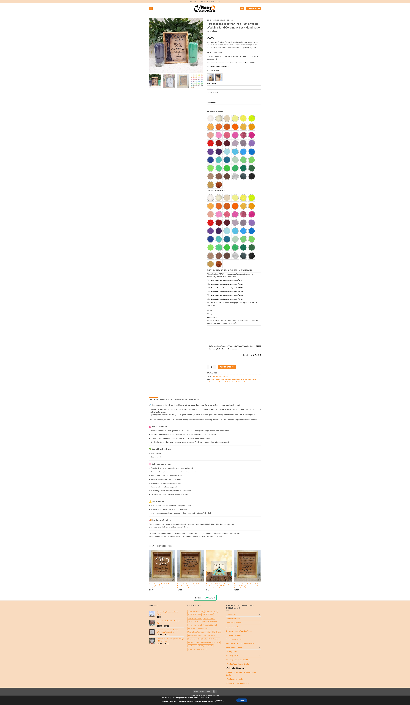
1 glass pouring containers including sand (225, 280)
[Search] (242, 8)
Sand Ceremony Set (213, 382)
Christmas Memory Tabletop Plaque (239, 631)
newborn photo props (194, 625)
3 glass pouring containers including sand (226, 288)
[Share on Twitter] (212, 386)
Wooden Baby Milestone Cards (237, 683)
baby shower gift (208, 615)
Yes (211, 310)
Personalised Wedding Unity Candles (199, 632)
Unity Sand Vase (230, 382)
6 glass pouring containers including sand (226, 299)
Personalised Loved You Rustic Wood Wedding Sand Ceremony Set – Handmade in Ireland (189, 586)
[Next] (200, 45)
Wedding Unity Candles (206, 646)
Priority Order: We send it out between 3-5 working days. (232, 63)
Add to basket (227, 367)
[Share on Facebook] (208, 386)
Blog (213, 1)
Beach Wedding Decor (216, 380)
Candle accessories (233, 618)
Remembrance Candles (234, 647)
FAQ (218, 1)
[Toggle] (259, 614)
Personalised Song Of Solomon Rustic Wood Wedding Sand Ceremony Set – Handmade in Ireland (246, 586)
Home (209, 20)
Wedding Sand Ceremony (223, 20)
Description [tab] (153, 399)
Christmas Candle (232, 627)
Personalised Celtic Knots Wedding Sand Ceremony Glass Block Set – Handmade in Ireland (217, 586)
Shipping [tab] (163, 399)
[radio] (210, 77)
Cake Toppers (231, 614)
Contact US (204, 1)
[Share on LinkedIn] (224, 386)
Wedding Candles (193, 642)
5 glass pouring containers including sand (226, 295)
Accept (241, 700)
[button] (151, 8)
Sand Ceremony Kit (253, 380)
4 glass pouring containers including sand (226, 291)
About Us (193, 1)
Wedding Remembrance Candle (210, 642)
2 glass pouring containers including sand (226, 284)
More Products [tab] (195, 399)
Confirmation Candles (234, 639)
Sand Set (222, 382)
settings (219, 701)
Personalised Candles (209, 625)
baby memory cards (211, 611)
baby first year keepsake (195, 611)
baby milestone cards (194, 615)
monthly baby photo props (209, 621)
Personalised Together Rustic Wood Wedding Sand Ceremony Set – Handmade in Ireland (160, 586)
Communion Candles (233, 635)
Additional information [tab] (177, 399)
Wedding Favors (232, 656)
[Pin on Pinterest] (220, 386)
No (211, 314)
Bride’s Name (212, 83)
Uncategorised (231, 651)
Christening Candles (233, 623)
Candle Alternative (241, 380)
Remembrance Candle (194, 635)
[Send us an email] (262, 3)
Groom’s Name (212, 93)
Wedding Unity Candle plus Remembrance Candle (241, 673)
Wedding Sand (240, 382)
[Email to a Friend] (216, 386)
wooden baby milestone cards (197, 649)
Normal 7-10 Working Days (219, 66)
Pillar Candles (216, 632)
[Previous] (153, 45)
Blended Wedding (229, 380)
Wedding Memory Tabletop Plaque (238, 660)
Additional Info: (212, 318)
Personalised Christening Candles (198, 628)
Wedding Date (211, 102)
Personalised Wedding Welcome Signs (240, 643)
